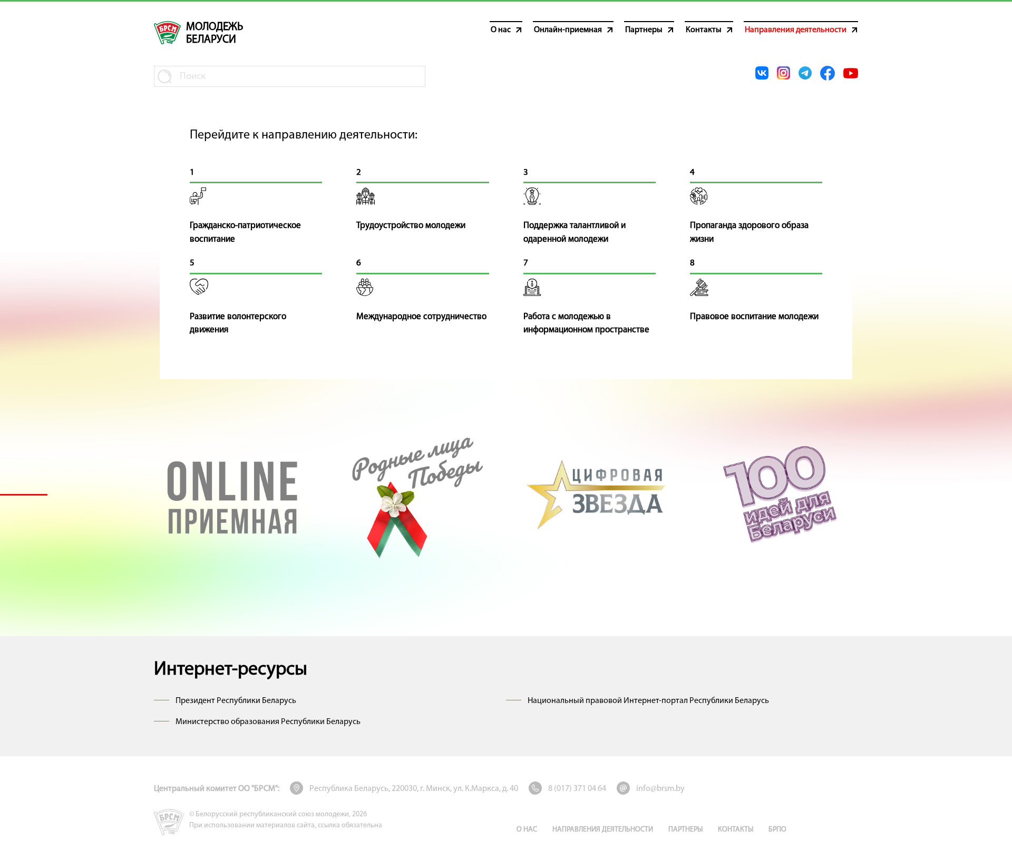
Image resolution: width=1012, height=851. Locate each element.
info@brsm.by (660, 789)
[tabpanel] (232, 494)
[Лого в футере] (169, 822)
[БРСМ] (167, 32)
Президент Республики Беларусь (236, 701)
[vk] (761, 73)
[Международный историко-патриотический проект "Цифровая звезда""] (597, 494)
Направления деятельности (602, 830)
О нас (527, 830)
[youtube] (850, 73)
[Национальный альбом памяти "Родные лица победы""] (414, 494)
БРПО (777, 830)
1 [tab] (23, 494)
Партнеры (685, 830)
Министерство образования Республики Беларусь (268, 722)
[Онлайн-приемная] (232, 494)
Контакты (735, 830)
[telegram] (805, 73)
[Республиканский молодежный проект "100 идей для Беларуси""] (779, 494)
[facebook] (827, 73)
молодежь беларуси (214, 33)
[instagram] (783, 73)
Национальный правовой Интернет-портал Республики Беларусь (648, 701)
